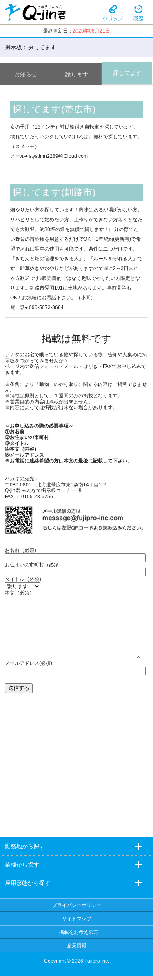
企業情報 (76, 945)
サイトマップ (76, 919)
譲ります (76, 74)
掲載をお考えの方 (78, 932)
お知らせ (25, 74)
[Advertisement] (77, 769)
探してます (127, 73)
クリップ (113, 12)
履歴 (138, 12)
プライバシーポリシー (76, 905)
